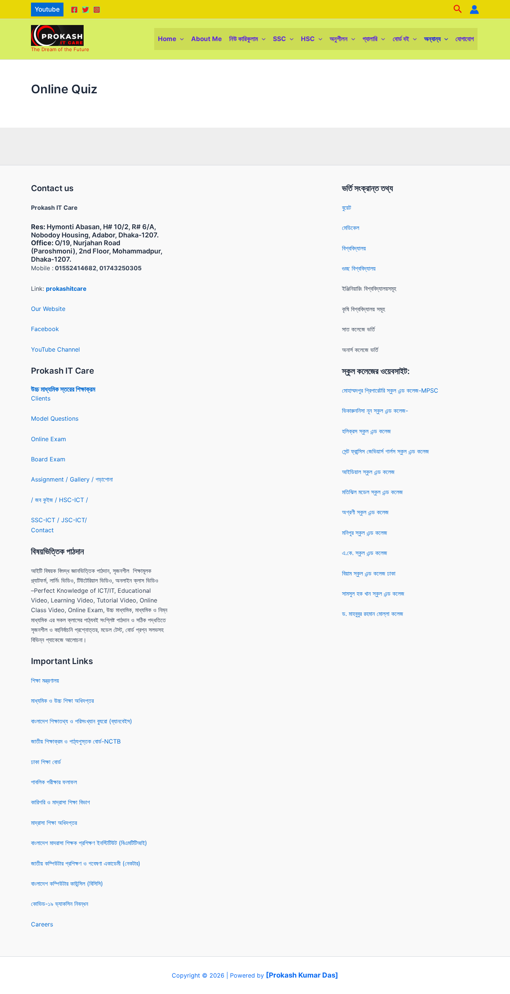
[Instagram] (96, 9)
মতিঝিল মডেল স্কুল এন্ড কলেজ (372, 492)
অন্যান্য (432, 39)
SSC (279, 39)
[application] (180, 39)
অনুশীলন (339, 39)
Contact (42, 530)
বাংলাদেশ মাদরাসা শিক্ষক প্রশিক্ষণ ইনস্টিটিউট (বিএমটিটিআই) (89, 843)
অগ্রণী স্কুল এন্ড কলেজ (365, 512)
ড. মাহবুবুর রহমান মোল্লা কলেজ (372, 613)
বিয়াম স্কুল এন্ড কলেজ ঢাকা (368, 573)
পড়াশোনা (104, 479)
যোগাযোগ (464, 39)
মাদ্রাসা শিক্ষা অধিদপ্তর (54, 822)
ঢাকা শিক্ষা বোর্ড (46, 762)
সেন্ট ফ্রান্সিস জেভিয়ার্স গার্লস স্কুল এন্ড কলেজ (385, 451)
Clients (40, 398)
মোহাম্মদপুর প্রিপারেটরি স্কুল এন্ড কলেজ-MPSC (390, 390)
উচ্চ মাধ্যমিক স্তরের (52, 389)
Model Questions (54, 418)
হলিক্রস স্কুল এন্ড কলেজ (366, 431)
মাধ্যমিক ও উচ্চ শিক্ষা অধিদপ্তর (62, 700)
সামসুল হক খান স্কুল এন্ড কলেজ (373, 593)
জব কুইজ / (46, 500)
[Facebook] (74, 9)
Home (167, 39)
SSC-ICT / (46, 520)
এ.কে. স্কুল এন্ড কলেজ (364, 553)
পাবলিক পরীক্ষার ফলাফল (54, 782)
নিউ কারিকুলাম (243, 39)
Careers (42, 924)
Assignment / (50, 479)
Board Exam (48, 459)
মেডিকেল (350, 227)
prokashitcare (66, 288)
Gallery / (83, 479)
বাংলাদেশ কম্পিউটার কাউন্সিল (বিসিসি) (67, 883)
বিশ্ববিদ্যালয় (354, 248)
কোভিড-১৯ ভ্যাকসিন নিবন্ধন (59, 903)
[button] (47, 9)
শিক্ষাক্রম (84, 389)
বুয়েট (346, 207)
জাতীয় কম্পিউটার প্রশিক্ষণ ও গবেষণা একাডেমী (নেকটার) (85, 863)
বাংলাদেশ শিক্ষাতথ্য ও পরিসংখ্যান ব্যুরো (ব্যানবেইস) (81, 721)
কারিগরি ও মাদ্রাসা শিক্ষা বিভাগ (60, 802)
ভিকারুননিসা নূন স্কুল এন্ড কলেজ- (375, 410)
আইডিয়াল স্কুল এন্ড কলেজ (368, 472)
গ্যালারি (370, 39)
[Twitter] (85, 9)
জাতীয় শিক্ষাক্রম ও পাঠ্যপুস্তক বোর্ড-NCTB (76, 741)
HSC (308, 39)
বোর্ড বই (401, 39)
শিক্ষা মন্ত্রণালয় (45, 680)
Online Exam (48, 439)
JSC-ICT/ (74, 520)
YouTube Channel (55, 349)
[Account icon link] (474, 9)
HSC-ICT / (73, 500)
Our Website (48, 308)
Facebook (45, 329)
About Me (206, 39)
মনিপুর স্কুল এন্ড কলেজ (364, 532)
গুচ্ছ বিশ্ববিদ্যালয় (359, 268)
